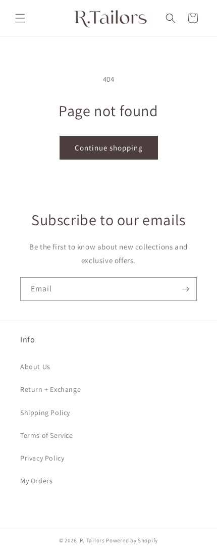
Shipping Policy (45, 412)
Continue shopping (109, 148)
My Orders (36, 480)
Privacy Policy (42, 458)
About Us (35, 366)
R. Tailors (93, 540)
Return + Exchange (50, 389)
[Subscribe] (185, 289)
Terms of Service (46, 435)
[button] (20, 18)
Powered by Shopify (132, 540)
